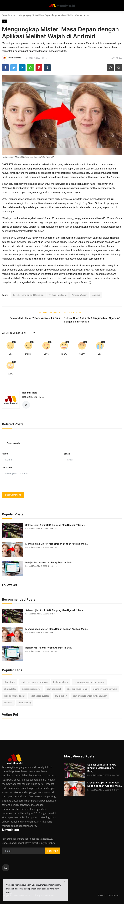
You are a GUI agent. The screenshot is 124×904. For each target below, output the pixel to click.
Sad (100, 353)
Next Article (70, 312)
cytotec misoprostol (31, 688)
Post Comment (13, 494)
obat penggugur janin (77, 688)
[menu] (4, 5)
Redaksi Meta (29, 392)
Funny (64, 353)
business (8, 702)
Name (5, 453)
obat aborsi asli (54, 688)
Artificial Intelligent (58, 294)
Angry (82, 353)
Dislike (28, 353)
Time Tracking (24, 702)
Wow (10, 373)
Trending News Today (14, 695)
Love (46, 353)
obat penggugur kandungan (34, 682)
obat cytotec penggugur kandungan (90, 695)
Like (10, 353)
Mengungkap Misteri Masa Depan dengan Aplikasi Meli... (56, 543)
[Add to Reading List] (118, 67)
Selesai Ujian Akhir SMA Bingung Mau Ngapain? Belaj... (55, 525)
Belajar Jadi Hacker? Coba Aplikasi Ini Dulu (35, 318)
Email (67, 453)
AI (14, 15)
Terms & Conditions (109, 895)
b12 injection (61, 695)
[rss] (5, 867)
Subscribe (52, 850)
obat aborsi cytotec (40, 695)
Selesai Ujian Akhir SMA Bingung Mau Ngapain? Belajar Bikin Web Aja (92, 320)
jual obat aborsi (60, 682)
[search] (120, 5)
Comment (7, 467)
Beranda (6, 15)
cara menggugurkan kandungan (89, 682)
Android (96, 294)
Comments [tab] (13, 443)
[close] (64, 881)
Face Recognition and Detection (28, 294)
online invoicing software (105, 688)
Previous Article (51, 312)
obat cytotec (10, 688)
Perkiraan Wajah (79, 294)
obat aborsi (9, 682)
